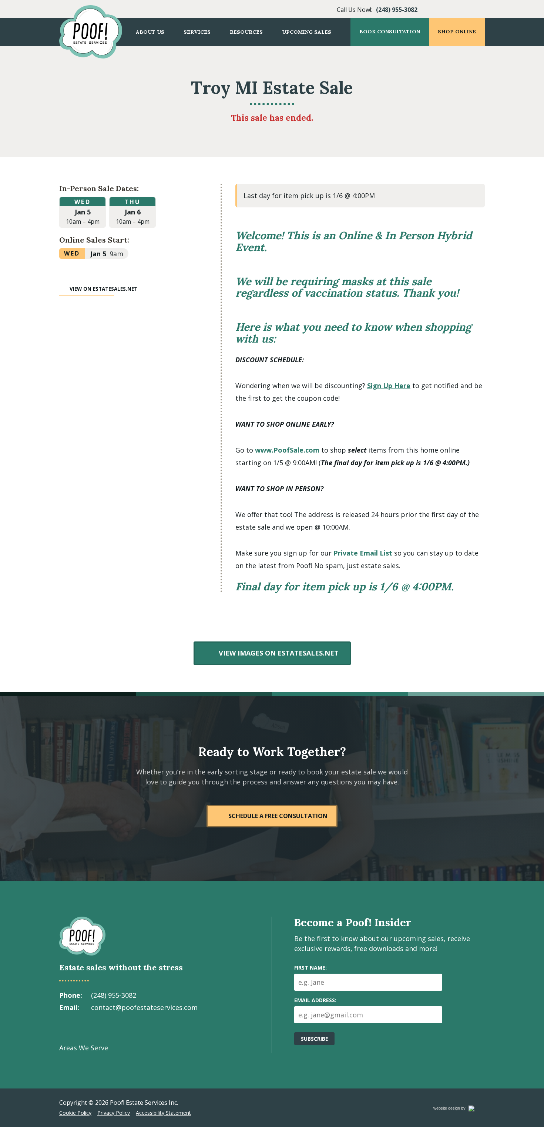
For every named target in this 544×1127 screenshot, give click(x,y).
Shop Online (457, 31)
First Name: (310, 967)
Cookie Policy (75, 1112)
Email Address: (315, 1000)
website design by (457, 1109)
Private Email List (362, 553)
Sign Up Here (388, 385)
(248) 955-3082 (396, 10)
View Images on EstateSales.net (278, 652)
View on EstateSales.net (103, 289)
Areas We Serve (83, 1047)
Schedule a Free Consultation (278, 816)
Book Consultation (389, 31)
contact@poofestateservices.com (144, 1007)
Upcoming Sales (306, 32)
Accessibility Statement (163, 1112)
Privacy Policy (113, 1112)
